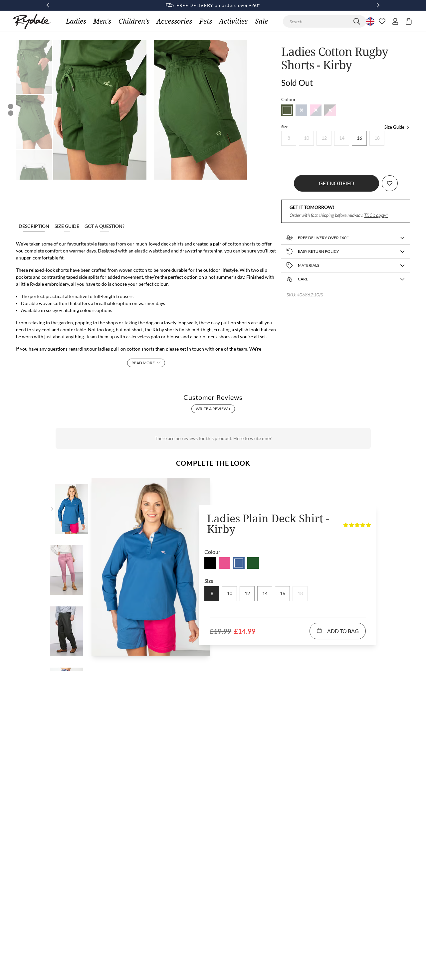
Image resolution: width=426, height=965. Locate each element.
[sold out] (287, 110)
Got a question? (104, 226)
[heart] (382, 21)
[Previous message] (48, 5)
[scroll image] (34, 67)
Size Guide (67, 226)
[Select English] (369, 21)
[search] (356, 21)
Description (34, 226)
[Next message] (378, 5)
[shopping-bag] (408, 21)
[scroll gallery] (10, 106)
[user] (395, 21)
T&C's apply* (376, 215)
